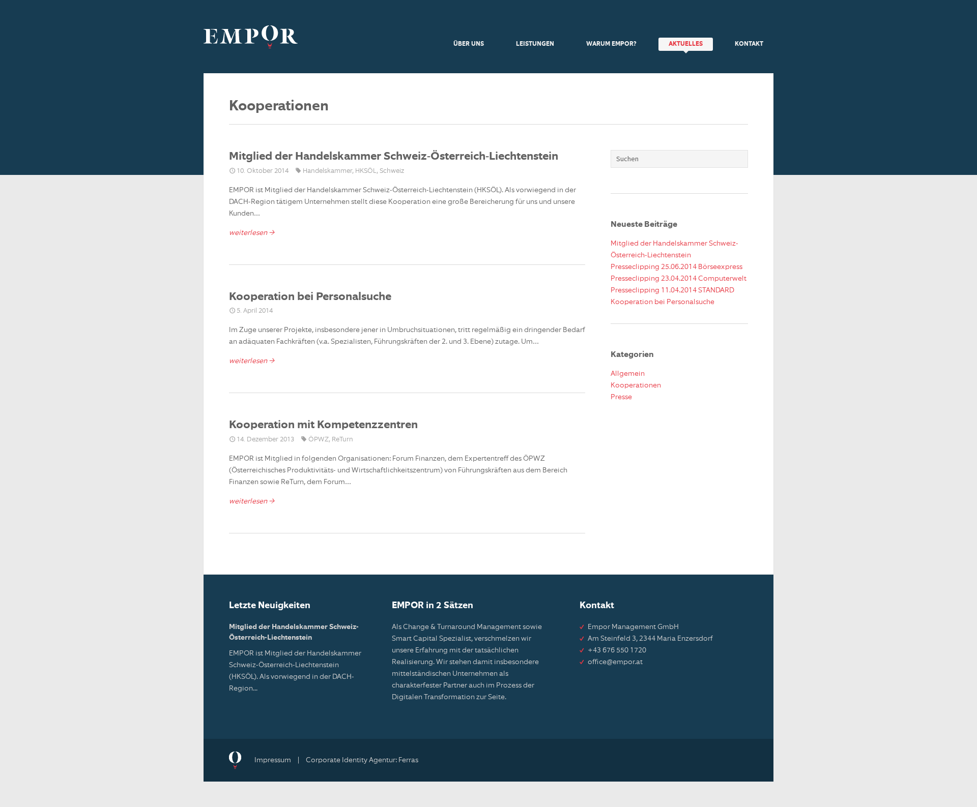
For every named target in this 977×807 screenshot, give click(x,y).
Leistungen (535, 44)
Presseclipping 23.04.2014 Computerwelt (678, 278)
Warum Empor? (611, 44)
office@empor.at (615, 662)
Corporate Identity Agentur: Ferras (362, 760)
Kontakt (749, 44)
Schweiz (392, 171)
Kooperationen (636, 385)
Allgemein (628, 373)
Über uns (468, 44)
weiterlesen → (251, 232)
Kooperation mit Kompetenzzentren (323, 425)
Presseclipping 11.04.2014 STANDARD (672, 290)
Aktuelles (686, 44)
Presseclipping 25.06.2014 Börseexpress (676, 267)
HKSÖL (366, 171)
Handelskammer (327, 171)
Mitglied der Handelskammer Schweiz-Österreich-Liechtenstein (393, 156)
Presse (621, 397)
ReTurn (342, 439)
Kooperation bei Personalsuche (310, 297)
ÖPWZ (318, 439)
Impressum (272, 760)
